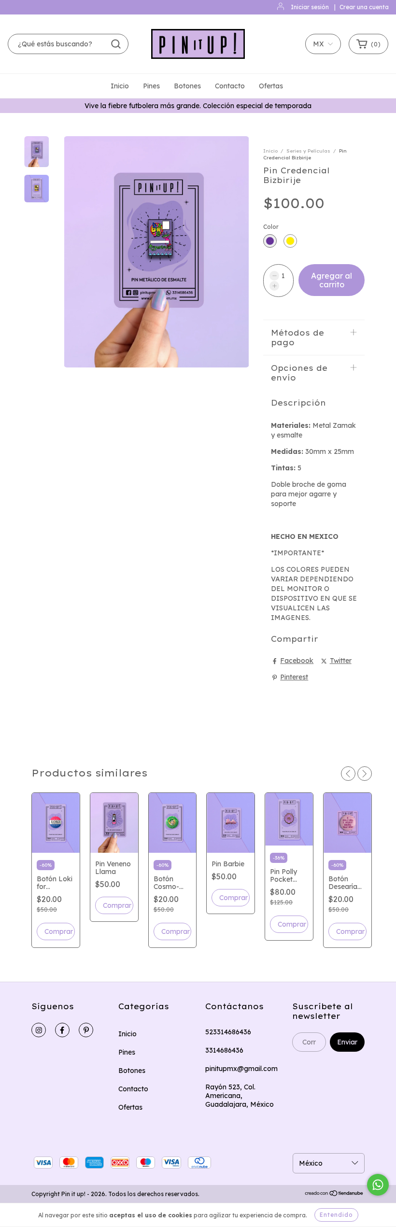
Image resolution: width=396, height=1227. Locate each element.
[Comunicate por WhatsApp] (378, 1185)
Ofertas (271, 86)
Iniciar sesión (310, 7)
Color (271, 226)
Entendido (336, 1214)
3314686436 (224, 1050)
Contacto (230, 86)
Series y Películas (308, 151)
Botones (187, 86)
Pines (151, 86)
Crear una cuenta (364, 7)
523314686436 (228, 1032)
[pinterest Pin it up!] (86, 1030)
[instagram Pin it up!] (38, 1030)
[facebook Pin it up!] (62, 1030)
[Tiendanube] (334, 1194)
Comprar (292, 924)
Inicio (120, 86)
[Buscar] (116, 44)
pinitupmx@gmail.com (241, 1068)
